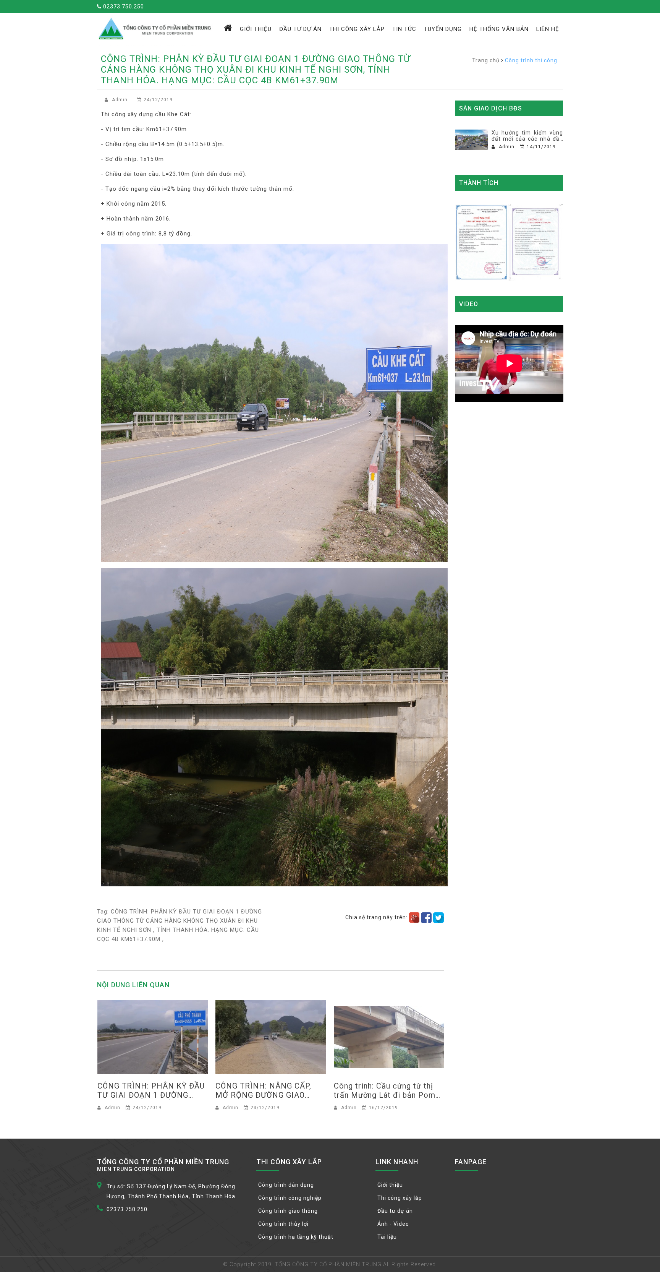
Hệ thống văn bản (499, 29)
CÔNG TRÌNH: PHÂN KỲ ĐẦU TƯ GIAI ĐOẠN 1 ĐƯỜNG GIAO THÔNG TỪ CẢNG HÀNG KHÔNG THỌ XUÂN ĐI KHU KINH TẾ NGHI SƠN (179, 920)
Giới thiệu (256, 29)
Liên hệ (547, 29)
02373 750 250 (127, 1209)
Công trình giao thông (288, 1211)
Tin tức (404, 29)
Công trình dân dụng (286, 1185)
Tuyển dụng (443, 29)
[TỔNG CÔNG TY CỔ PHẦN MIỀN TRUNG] (156, 28)
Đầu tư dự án (300, 29)
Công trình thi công (531, 60)
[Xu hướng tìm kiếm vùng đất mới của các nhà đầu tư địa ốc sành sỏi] (471, 140)
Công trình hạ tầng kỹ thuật (295, 1237)
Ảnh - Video (393, 1224)
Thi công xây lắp (357, 29)
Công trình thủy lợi (283, 1224)
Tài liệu (387, 1237)
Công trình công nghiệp (290, 1198)
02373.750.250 (123, 6)
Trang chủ (486, 60)
